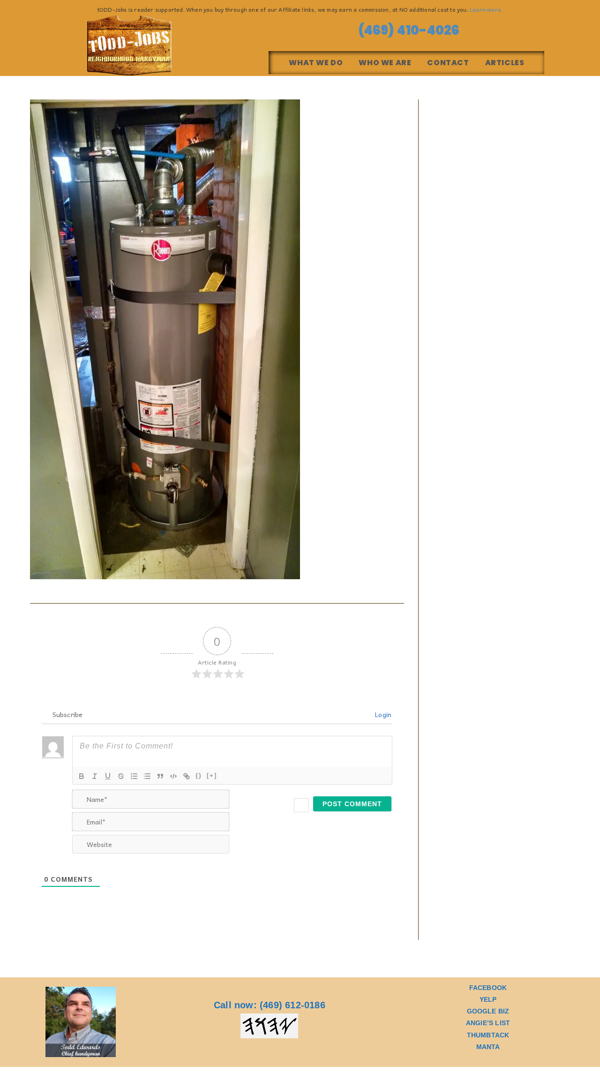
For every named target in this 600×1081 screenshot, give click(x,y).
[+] (212, 775)
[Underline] (107, 776)
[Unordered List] (147, 776)
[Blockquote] (160, 776)
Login (382, 714)
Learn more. (486, 9)
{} (198, 775)
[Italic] (94, 776)
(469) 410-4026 (406, 30)
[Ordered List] (134, 776)
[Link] (186, 776)
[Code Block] (173, 776)
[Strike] (121, 776)
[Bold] (81, 776)
